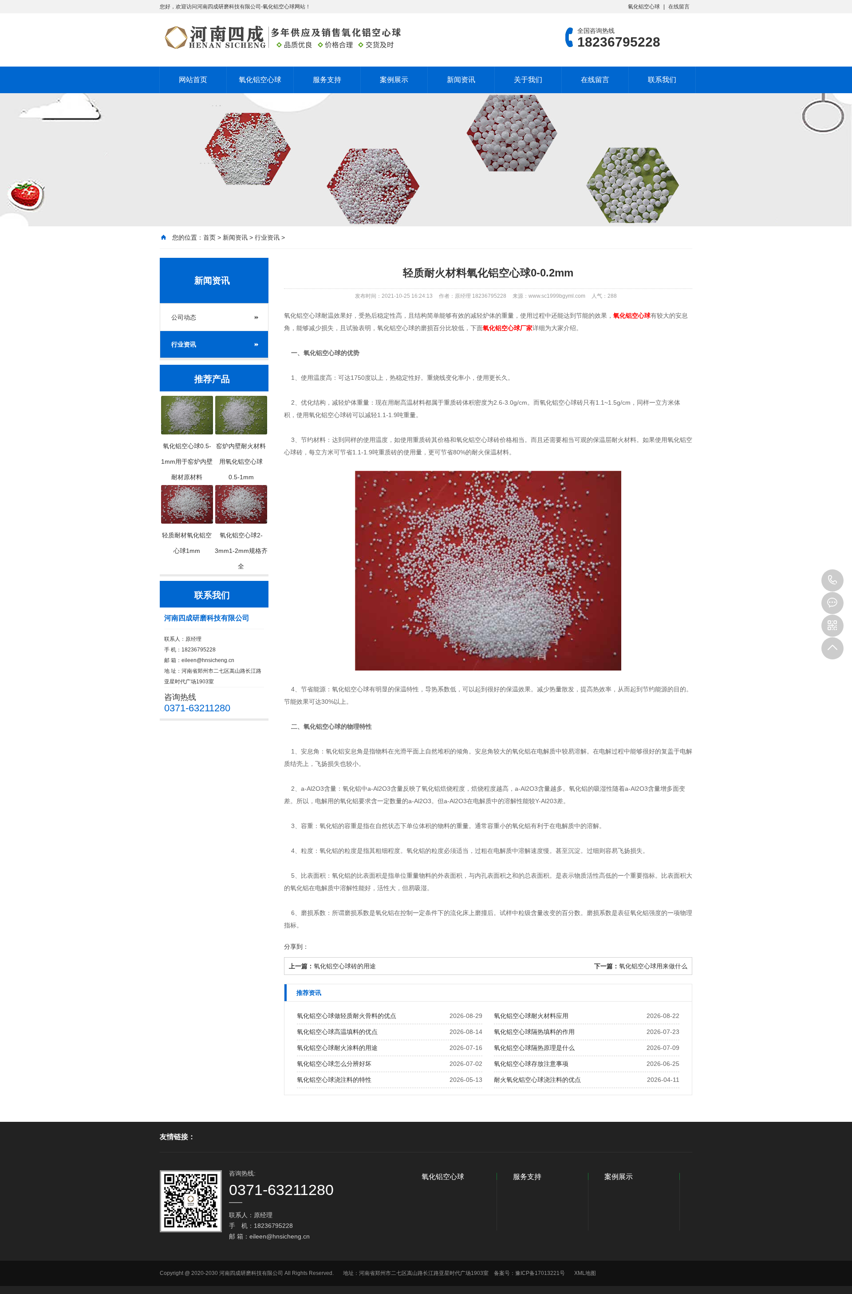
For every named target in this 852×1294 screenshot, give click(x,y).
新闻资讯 (461, 79)
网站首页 (193, 79)
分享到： (296, 946)
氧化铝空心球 (644, 7)
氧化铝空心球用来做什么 (653, 966)
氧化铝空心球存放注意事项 (531, 1063)
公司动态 (183, 317)
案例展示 (394, 79)
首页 (209, 237)
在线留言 (679, 7)
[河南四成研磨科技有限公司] (282, 37)
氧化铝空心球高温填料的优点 (337, 1031)
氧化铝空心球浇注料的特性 (334, 1079)
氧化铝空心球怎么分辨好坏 (334, 1063)
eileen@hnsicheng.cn (207, 660)
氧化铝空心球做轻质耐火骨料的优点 (346, 1015)
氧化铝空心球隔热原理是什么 (534, 1047)
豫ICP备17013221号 (540, 1273)
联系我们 (662, 79)
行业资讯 (267, 237)
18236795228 (832, 580)
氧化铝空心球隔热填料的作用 (534, 1031)
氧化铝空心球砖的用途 (345, 966)
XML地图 (585, 1273)
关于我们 (528, 79)
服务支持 (327, 79)
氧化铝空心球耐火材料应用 (531, 1015)
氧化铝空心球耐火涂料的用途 (337, 1047)
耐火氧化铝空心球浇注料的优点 (537, 1079)
